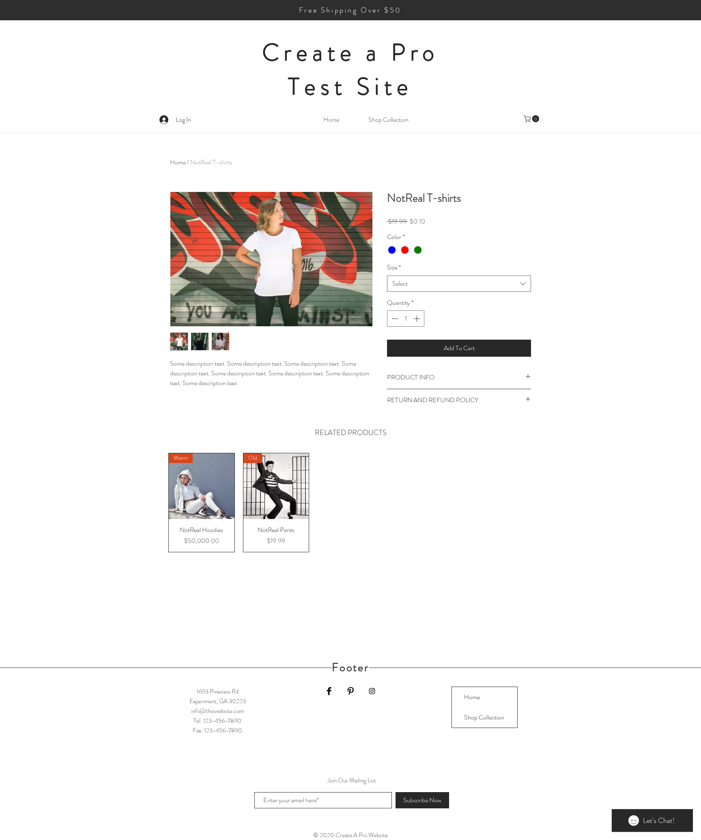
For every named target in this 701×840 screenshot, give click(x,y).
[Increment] (417, 318)
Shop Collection (484, 717)
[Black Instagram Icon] (372, 691)
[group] (350, 502)
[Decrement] (394, 318)
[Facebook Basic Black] (329, 691)
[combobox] (459, 284)
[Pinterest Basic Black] (350, 691)
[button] (532, 118)
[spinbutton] (406, 318)
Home (178, 162)
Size (394, 267)
